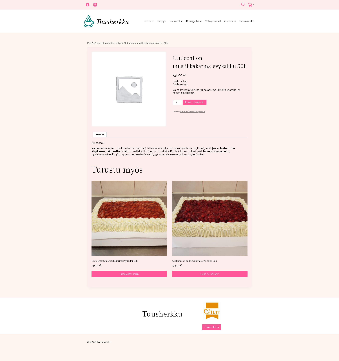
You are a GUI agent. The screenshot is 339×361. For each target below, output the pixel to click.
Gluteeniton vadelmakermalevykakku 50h (194, 261)
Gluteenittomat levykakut (192, 112)
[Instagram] (95, 4)
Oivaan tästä (212, 327)
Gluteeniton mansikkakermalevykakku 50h (115, 261)
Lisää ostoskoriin (194, 102)
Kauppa (161, 21)
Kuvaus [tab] (100, 134)
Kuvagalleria (194, 21)
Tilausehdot (246, 21)
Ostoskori (230, 21)
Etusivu (148, 21)
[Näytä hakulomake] (243, 4)
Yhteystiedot (213, 21)
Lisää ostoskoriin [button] (129, 274)
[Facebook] (87, 4)
